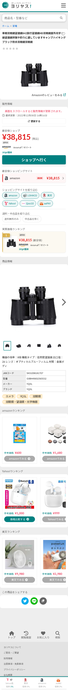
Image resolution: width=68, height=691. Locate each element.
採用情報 (8, 658)
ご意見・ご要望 (11, 652)
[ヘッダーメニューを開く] (62, 5)
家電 (15, 26)
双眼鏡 (37, 396)
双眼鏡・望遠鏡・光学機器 (22, 401)
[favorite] (63, 34)
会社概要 (8, 675)
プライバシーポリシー (14, 669)
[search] (62, 18)
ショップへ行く (34, 160)
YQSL (23, 396)
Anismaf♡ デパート (22, 147)
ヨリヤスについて (12, 647)
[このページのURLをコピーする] (43, 601)
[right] (63, 302)
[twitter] (25, 601)
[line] (34, 601)
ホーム (5, 26)
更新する (35, 121)
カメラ (10, 396)
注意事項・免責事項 (13, 664)
